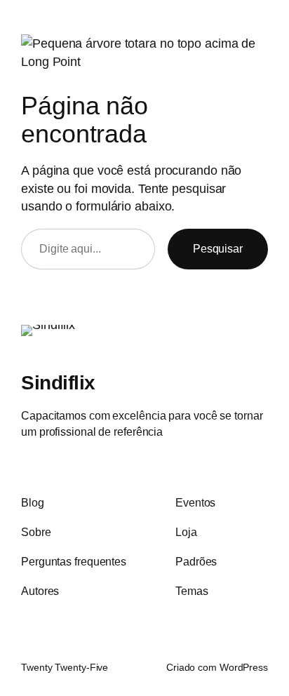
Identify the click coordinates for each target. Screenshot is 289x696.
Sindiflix (58, 382)
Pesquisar (218, 248)
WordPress (244, 667)
